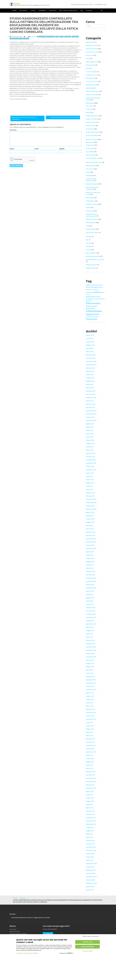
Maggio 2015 (90, 699)
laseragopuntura (91, 85)
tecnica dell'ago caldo (93, 158)
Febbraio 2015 (90, 709)
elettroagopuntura (92, 62)
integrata (68, 36)
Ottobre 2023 (90, 417)
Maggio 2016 (90, 666)
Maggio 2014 (90, 729)
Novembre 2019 (91, 542)
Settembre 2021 (91, 470)
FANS (88, 68)
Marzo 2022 (89, 450)
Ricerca (32, 36)
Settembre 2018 (91, 588)
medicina (75, 36)
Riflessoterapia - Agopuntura (19, 38)
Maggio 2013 (90, 762)
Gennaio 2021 (90, 496)
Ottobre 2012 (90, 785)
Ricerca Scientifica (92, 219)
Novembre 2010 (91, 850)
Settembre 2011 (91, 824)
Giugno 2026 (90, 342)
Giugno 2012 (90, 798)
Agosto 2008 (90, 886)
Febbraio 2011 (90, 840)
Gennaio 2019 (90, 575)
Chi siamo (23, 10)
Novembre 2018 (91, 581)
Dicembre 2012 (91, 778)
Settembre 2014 (91, 719)
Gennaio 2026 (90, 358)
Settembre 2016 (91, 657)
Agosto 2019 (90, 552)
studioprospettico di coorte (95, 259)
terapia (96, 317)
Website (61, 149)
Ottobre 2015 (90, 686)
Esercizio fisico (90, 65)
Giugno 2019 (90, 558)
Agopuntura (90, 142)
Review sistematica (92, 116)
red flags (88, 246)
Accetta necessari (87, 946)
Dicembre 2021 (91, 460)
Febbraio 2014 (90, 739)
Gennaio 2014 (90, 742)
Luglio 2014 (89, 722)
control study (90, 148)
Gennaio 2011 (90, 844)
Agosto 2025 (90, 371)
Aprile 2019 (89, 565)
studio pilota (90, 129)
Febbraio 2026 (90, 355)
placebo (88, 112)
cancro (100, 287)
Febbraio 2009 (91, 870)
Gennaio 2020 (90, 535)
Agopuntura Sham (92, 45)
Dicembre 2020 (91, 499)
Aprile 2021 (89, 486)
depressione (89, 292)
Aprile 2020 (89, 525)
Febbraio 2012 (90, 811)
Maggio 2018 (90, 598)
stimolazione (89, 316)
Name (12, 149)
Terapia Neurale (91, 229)
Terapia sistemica (91, 265)
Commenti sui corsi (92, 52)
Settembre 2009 (91, 863)
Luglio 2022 (89, 437)
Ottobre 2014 (90, 716)
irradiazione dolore (92, 75)
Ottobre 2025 (90, 368)
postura (88, 243)
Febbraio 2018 (90, 607)
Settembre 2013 (91, 752)
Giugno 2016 (90, 663)
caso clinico (89, 106)
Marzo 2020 (90, 529)
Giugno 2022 (90, 440)
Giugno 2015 (90, 696)
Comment (13, 130)
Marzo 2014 (89, 735)
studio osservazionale (93, 256)
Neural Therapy (91, 155)
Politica (88, 207)
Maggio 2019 (90, 561)
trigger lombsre (91, 268)
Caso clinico (90, 169)
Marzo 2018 (89, 604)
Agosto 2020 (90, 512)
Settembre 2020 (91, 509)
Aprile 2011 (89, 834)
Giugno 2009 (90, 867)
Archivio (53, 10)
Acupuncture (90, 145)
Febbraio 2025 (90, 391)
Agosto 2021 (90, 473)
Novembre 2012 (91, 781)
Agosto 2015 (90, 693)
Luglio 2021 (89, 476)
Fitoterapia (89, 175)
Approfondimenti (91, 49)
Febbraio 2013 (90, 771)
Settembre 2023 (91, 420)
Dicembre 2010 (91, 847)
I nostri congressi (91, 71)
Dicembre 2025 (91, 361)
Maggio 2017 (90, 630)
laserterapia (89, 88)
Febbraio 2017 (90, 640)
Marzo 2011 (89, 837)
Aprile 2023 (89, 430)
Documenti (89, 55)
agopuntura (90, 285)
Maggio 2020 (90, 522)
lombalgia (89, 299)
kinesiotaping (90, 78)
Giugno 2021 (90, 479)
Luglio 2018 (89, 594)
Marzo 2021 (89, 489)
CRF (57, 36)
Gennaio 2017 (90, 644)
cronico (95, 289)
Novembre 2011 (91, 821)
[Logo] (30, 4)
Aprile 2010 (89, 860)
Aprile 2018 (89, 601)
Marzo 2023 (89, 434)
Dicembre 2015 (91, 680)
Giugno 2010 (90, 857)
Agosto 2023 (90, 424)
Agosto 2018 (90, 591)
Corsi (33, 10)
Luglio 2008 (90, 890)
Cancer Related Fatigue (46, 36)
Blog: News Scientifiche (68, 10)
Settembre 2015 (91, 689)
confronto (89, 289)
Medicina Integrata (92, 184)
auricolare (98, 285)
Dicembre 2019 (91, 539)
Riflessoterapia (90, 222)
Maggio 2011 (90, 831)
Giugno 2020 (90, 519)
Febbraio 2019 (90, 571)
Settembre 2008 (91, 883)
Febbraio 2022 (90, 453)
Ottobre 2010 (90, 854)
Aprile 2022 (89, 447)
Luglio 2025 (89, 374)
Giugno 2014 (90, 726)
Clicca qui (48, 934)
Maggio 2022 (90, 443)
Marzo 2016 (89, 673)
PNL (87, 240)
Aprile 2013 (89, 765)
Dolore (88, 172)
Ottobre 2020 (90, 506)
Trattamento (91, 319)
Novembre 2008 (91, 876)
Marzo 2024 (89, 401)
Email (36, 149)
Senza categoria (91, 253)
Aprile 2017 (89, 634)
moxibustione (90, 201)
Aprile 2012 (89, 804)
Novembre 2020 (91, 502)
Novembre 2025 (91, 365)
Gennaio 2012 (90, 814)
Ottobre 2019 (90, 545)
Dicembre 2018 (91, 578)
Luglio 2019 (89, 555)
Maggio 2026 (90, 345)
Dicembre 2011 (91, 817)
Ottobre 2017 (90, 621)
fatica (61, 36)
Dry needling (90, 151)
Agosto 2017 (90, 627)
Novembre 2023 (91, 414)
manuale (95, 299)
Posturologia (90, 211)
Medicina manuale (92, 94)
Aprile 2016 (89, 670)
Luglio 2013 (89, 755)
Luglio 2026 (89, 338)
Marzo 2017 (89, 637)
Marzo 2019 (89, 568)
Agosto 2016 (90, 660)
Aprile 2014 (89, 732)
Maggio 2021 (90, 483)
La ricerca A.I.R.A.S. (92, 81)
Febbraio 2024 (90, 404)
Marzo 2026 (90, 351)
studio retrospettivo (92, 135)
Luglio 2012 (89, 794)
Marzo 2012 (89, 808)
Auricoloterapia (91, 165)
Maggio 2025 (90, 381)
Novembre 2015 (91, 683)
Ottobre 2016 (90, 653)
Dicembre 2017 (91, 614)
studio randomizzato (93, 132)
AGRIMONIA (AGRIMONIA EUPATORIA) (63, 117)
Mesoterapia (90, 198)
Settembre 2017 (91, 624)
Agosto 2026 (90, 335)
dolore (88, 58)
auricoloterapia (92, 287)
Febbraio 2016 (90, 676)
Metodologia (90, 103)
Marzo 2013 (89, 768)
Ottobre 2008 (90, 880)
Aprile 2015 (89, 703)
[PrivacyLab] (70, 953)
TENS (87, 226)
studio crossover (91, 122)
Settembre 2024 (91, 397)
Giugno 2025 (90, 378)
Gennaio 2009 (90, 873)
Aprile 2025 (89, 384)
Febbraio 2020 (90, 532)
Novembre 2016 (91, 650)
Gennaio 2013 (90, 775)
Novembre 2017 (91, 617)
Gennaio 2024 (90, 407)
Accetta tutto (87, 942)
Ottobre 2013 (90, 749)
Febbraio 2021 (90, 493)
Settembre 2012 (91, 788)
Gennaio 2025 (90, 394)
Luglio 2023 (89, 427)
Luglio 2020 (89, 516)
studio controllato (91, 119)
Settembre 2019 (91, 548)
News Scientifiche (92, 139)
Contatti (89, 10)
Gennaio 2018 (90, 611)
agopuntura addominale (94, 162)
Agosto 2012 (90, 791)
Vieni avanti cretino (92, 232)
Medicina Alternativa (92, 91)
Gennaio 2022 (90, 456)
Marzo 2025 (89, 388)
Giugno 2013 (90, 758)
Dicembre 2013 (91, 745)
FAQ (81, 10)
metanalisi (89, 109)
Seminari (42, 10)
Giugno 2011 (90, 827)
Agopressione (90, 42)
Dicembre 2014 (91, 712)
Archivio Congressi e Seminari (18, 933)
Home (14, 10)
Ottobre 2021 (90, 466)
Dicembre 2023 (91, 411)
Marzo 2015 (89, 706)
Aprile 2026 (89, 348)
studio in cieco (90, 125)
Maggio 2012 (90, 801)
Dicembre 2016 (91, 647)
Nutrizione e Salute (92, 204)
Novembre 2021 (91, 463)
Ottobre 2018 (90, 584)
